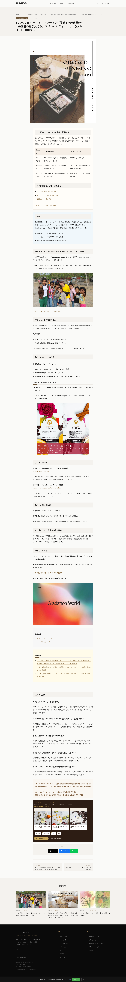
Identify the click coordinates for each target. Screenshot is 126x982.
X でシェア (54, 851)
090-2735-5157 (23, 964)
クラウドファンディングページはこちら (48, 311)
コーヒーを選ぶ (53, 3)
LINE (75, 851)
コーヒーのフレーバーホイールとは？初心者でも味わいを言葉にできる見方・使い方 (63, 784)
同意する (76, 979)
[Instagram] (17, 949)
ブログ (61, 3)
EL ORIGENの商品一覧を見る (46, 192)
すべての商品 (63, 936)
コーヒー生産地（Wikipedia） (44, 642)
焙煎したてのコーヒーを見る (56, 838)
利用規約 (91, 950)
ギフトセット (63, 947)
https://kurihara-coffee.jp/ (41, 471)
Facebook (65, 851)
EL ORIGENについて (94, 936)
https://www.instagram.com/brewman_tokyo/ (47, 488)
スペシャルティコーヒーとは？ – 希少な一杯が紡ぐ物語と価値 (55, 792)
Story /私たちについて (32, 14)
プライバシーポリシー (95, 947)
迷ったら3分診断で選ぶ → (41, 838)
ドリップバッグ (46, 833)
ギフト (53, 833)
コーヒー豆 (38, 833)
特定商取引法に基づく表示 (96, 943)
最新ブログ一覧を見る (44, 199)
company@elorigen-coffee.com (27, 969)
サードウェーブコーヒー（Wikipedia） (46, 639)
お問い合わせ (92, 940)
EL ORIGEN (22, 932)
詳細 (70, 979)
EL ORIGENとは (70, 3)
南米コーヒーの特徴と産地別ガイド (48, 195)
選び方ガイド (63, 954)
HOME (17, 14)
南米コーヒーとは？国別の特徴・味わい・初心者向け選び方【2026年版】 (59, 795)
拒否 (84, 979)
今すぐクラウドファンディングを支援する (49, 573)
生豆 (59, 833)
